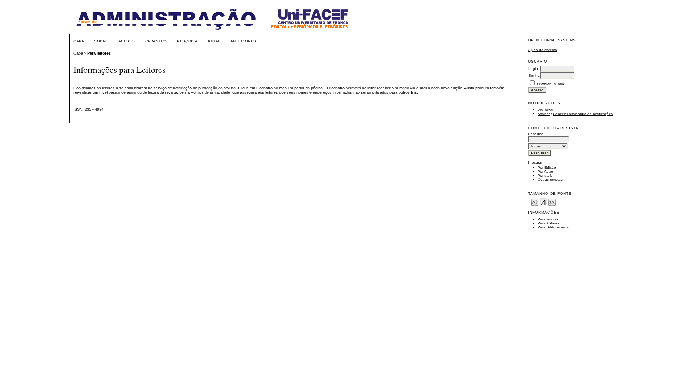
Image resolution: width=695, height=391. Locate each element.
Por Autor (545, 171)
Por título (545, 175)
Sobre (101, 41)
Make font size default (543, 202)
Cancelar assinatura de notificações (583, 114)
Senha (534, 75)
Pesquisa (187, 41)
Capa (78, 41)
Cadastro (156, 41)
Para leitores (548, 219)
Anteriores (243, 41)
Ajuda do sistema (542, 50)
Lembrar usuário (550, 84)
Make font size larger (552, 202)
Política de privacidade (210, 92)
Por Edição (547, 167)
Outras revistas (550, 179)
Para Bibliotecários (553, 227)
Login (533, 69)
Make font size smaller (534, 202)
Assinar (544, 114)
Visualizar (545, 110)
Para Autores (548, 223)
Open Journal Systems (552, 40)
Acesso (126, 41)
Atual (214, 41)
